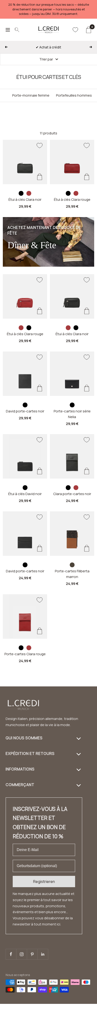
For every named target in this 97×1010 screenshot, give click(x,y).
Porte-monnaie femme (30, 95)
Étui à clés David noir (25, 493)
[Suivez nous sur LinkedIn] (42, 954)
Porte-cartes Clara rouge (25, 653)
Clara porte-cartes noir (72, 493)
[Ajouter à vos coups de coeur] (39, 145)
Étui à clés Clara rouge (72, 199)
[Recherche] (17, 29)
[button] (84, 1007)
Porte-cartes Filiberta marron (72, 574)
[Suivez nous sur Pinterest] (32, 954)
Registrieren (44, 881)
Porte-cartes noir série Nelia (72, 414)
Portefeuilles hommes (74, 95)
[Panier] (88, 29)
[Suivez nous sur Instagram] (21, 954)
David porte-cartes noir (25, 411)
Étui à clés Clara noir (24, 199)
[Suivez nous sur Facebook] (11, 954)
